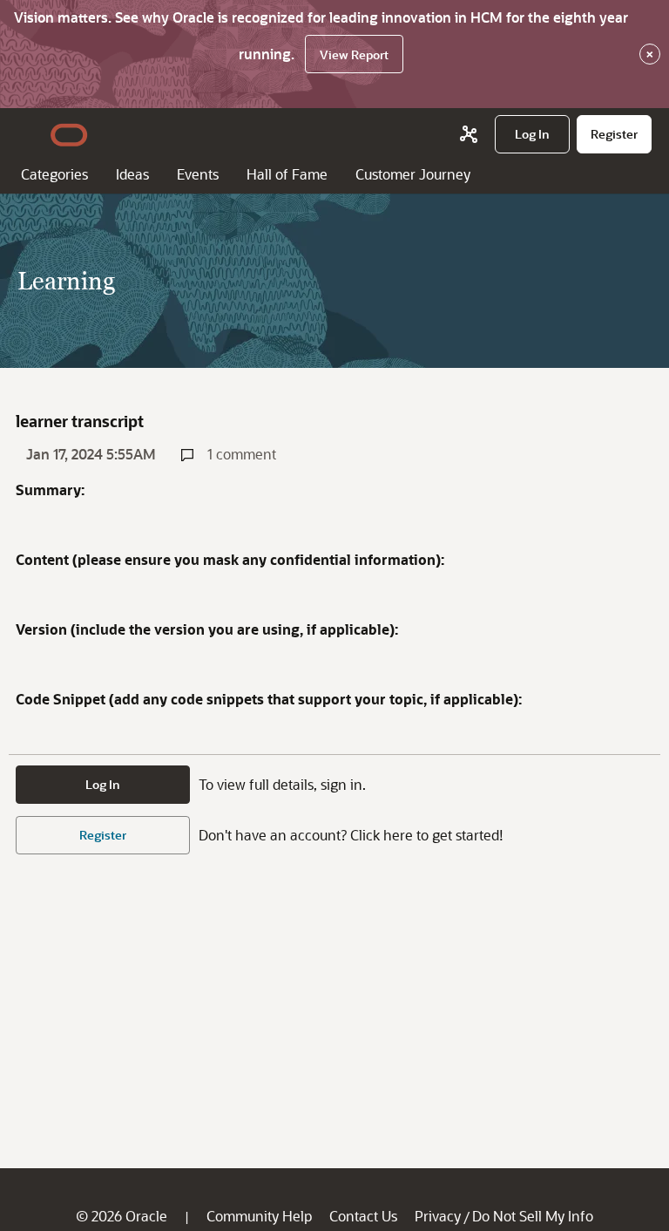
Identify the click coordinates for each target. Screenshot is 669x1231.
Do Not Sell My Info (532, 1216)
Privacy (438, 1216)
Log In (102, 784)
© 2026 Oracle (121, 1216)
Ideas (132, 174)
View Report (354, 54)
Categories (54, 174)
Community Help (259, 1216)
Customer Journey (412, 174)
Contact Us (363, 1216)
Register (102, 834)
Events (198, 174)
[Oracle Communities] (468, 134)
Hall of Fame (287, 174)
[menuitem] (532, 134)
